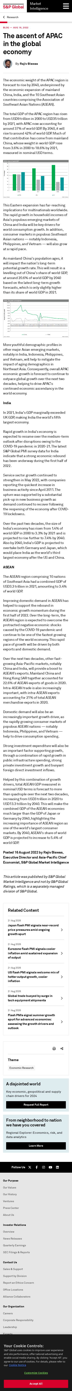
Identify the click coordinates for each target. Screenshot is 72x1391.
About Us (8, 1215)
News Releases (12, 1238)
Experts (7, 1334)
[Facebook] (37, 1167)
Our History (10, 1194)
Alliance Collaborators (16, 1296)
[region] (36, 1362)
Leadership (10, 1327)
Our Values (9, 1187)
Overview (8, 1231)
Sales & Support (13, 1269)
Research (12, 17)
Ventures (8, 1201)
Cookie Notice (17, 1365)
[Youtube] (50, 1167)
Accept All (36, 1383)
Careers (8, 1313)
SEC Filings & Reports (16, 1252)
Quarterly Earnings (14, 1245)
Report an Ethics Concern (18, 1282)
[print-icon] (54, 1048)
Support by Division (15, 1276)
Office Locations (13, 1289)
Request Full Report (36, 1104)
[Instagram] (44, 1167)
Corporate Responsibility (18, 1320)
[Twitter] (30, 1167)
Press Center (11, 1208)
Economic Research (21, 1068)
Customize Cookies (36, 1373)
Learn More (36, 1145)
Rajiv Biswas (29, 64)
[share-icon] (62, 1048)
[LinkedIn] (57, 1167)
